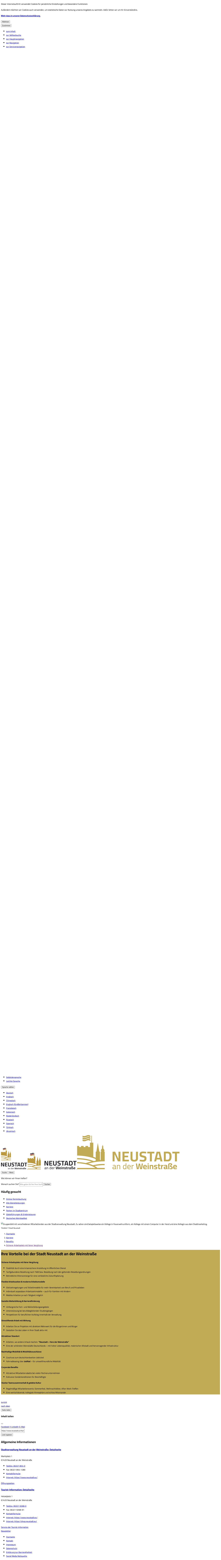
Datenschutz (11, 1548)
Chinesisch (10, 1100)
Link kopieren (7, 1435)
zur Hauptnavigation (15, 39)
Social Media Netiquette (16, 1556)
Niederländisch (12, 1116)
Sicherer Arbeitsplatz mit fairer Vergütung (24, 1245)
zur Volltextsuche (13, 35)
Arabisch (10, 1097)
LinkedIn (15, 1427)
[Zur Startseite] (90, 1168)
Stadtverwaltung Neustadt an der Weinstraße (31, 1449)
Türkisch (9, 1127)
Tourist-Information (17, 1489)
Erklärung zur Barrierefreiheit (19, 1552)
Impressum (11, 1544)
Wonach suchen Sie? (10, 1184)
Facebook (5, 1427)
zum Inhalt (10, 31)
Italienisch (10, 1112)
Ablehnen (5, 22)
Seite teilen (6, 1410)
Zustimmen (6, 26)
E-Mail (22, 1427)
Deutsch (9, 1093)
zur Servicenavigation (15, 47)
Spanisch (10, 1123)
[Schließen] (2, 1423)
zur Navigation (12, 43)
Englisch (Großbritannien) (17, 1104)
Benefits (9, 1241)
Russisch (10, 1120)
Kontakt (9, 1541)
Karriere (9, 1238)
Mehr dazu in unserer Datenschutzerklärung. (21, 16)
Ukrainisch (10, 1131)
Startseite (10, 1234)
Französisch (11, 1108)
